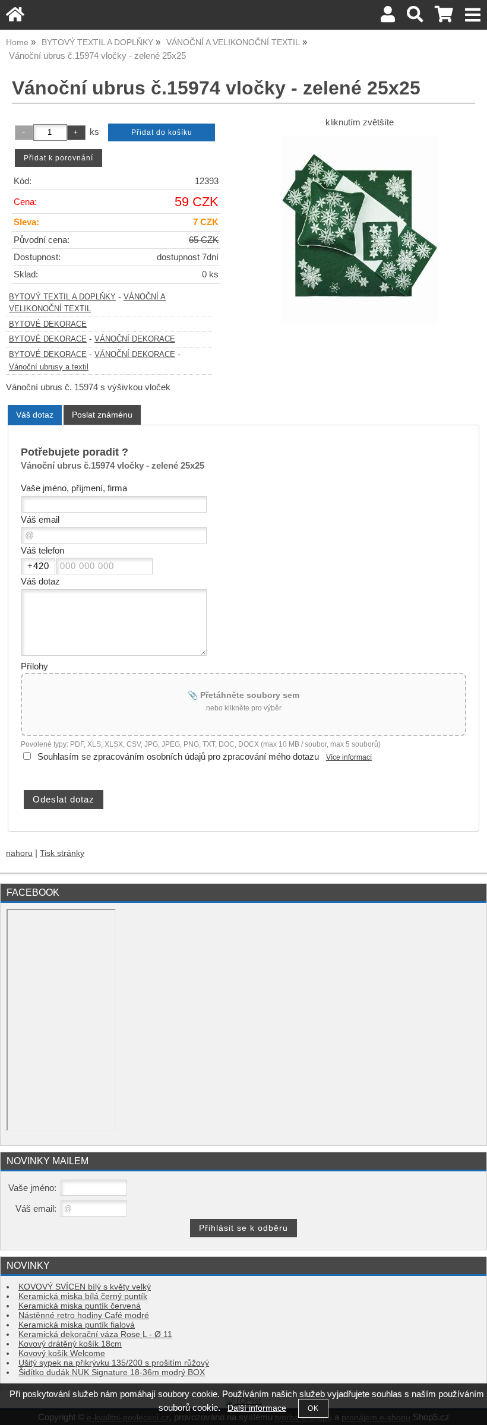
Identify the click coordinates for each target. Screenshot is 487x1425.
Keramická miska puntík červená (79, 1305)
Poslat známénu (102, 414)
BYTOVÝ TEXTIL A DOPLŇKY (62, 297)
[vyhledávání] (415, 17)
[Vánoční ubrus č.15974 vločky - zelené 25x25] (359, 229)
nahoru (19, 853)
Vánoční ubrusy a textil (48, 367)
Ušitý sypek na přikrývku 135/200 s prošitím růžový (113, 1362)
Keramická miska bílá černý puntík (82, 1296)
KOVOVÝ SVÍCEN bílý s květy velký (84, 1286)
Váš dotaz (34, 414)
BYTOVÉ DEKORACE (48, 324)
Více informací (349, 757)
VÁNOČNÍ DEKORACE (134, 339)
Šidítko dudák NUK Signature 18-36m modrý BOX (111, 1372)
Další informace (256, 1408)
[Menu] (473, 15)
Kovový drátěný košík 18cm (70, 1343)
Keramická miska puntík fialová (76, 1324)
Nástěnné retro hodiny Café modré (83, 1315)
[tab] (35, 415)
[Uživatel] (388, 17)
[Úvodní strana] (15, 17)
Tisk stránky (62, 853)
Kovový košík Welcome (61, 1353)
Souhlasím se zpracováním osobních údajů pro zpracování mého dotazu (178, 757)
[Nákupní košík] (444, 17)
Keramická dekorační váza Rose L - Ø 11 (95, 1334)
